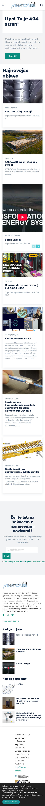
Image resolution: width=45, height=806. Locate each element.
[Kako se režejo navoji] (22, 91)
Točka (19, 684)
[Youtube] (13, 615)
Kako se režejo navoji (18, 111)
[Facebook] (3, 615)
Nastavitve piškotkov (16, 797)
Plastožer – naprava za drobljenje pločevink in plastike (27, 700)
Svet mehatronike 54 (18, 338)
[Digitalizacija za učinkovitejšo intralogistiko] (22, 449)
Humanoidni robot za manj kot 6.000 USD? (21, 287)
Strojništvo (11, 108)
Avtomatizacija (12, 236)
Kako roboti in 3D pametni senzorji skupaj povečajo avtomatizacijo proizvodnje (28, 716)
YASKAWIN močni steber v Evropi (28, 650)
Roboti (8, 281)
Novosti (9, 158)
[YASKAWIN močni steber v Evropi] (22, 142)
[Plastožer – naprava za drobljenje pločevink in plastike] (8, 703)
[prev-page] (34, 246)
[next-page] (38, 246)
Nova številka (11, 335)
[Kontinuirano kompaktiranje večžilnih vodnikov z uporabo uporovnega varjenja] (22, 382)
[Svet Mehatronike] (23, 5)
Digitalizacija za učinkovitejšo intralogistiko (22, 470)
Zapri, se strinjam (11, 802)
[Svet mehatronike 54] (22, 319)
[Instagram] (8, 615)
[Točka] (8, 688)
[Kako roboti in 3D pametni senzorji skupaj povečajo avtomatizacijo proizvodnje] (8, 717)
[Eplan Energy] (22, 217)
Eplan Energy (13, 239)
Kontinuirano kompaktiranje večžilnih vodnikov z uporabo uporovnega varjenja (20, 406)
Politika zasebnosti (10, 621)
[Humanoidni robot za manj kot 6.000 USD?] (22, 265)
